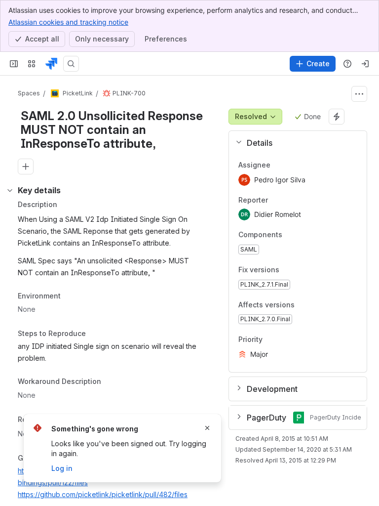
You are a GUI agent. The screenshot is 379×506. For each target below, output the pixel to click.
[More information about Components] (292, 236)
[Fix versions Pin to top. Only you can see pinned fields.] (301, 270)
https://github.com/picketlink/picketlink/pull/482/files (103, 494)
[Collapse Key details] (10, 190)
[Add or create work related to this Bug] (26, 166)
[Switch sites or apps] (31, 64)
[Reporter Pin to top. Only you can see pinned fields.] (276, 200)
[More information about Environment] (71, 296)
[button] (294, 143)
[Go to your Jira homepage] (51, 64)
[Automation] (336, 117)
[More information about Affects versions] (304, 305)
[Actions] (359, 94)
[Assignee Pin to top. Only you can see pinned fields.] (278, 165)
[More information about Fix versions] (289, 270)
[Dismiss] (207, 428)
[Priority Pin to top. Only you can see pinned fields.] (284, 340)
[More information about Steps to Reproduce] (96, 334)
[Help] (347, 64)
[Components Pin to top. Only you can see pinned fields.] (304, 235)
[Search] (71, 64)
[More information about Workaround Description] (111, 382)
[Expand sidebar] (14, 64)
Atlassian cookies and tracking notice (68, 22)
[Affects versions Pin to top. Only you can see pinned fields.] (316, 305)
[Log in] (365, 64)
